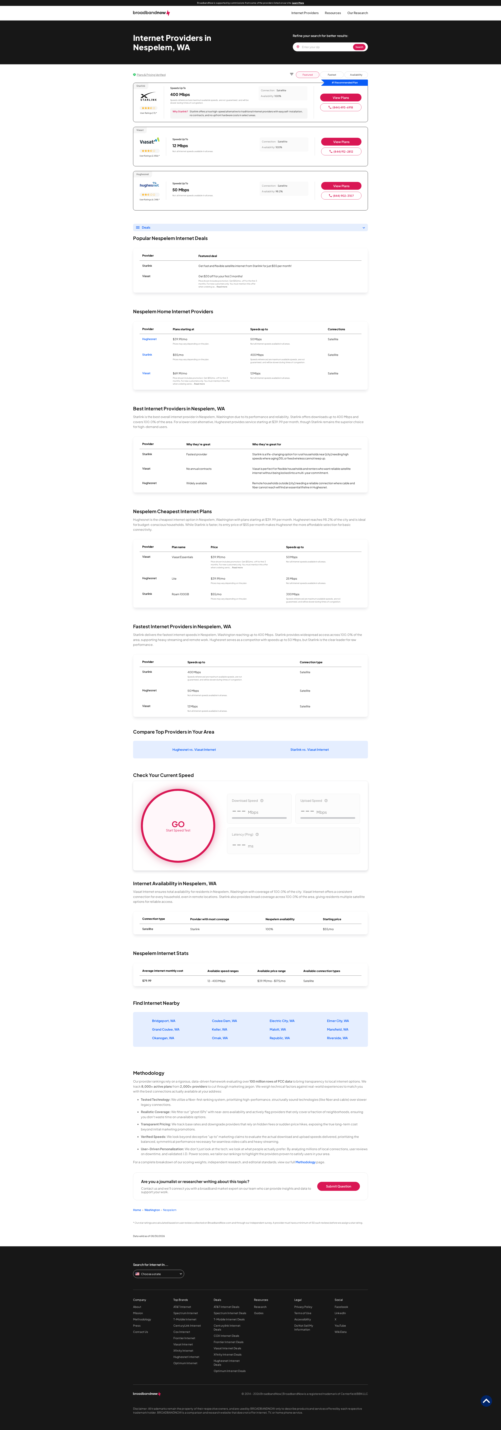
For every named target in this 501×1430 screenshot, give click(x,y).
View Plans (341, 98)
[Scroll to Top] (486, 1401)
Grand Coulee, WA (165, 1029)
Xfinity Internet (183, 1350)
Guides (258, 1313)
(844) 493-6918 (342, 107)
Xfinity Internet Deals (227, 1354)
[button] (305, 13)
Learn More (298, 3)
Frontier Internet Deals (228, 1342)
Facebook (341, 1306)
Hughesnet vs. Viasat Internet (194, 749)
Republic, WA (280, 1038)
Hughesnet (149, 339)
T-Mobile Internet (184, 1319)
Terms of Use (302, 1313)
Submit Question (338, 1186)
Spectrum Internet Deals (230, 1313)
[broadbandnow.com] (151, 13)
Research (260, 1306)
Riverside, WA (337, 1038)
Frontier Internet (184, 1338)
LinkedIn (340, 1313)
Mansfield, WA (337, 1029)
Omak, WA (220, 1038)
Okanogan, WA (163, 1038)
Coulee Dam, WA (224, 1021)
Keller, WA (219, 1029)
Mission (138, 1313)
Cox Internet (181, 1331)
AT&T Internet (182, 1306)
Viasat (146, 373)
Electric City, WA (282, 1021)
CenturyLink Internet (187, 1325)
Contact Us (140, 1331)
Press (137, 1325)
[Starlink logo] (149, 96)
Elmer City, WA (338, 1021)
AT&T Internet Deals (226, 1306)
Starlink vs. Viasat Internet (309, 749)
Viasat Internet (183, 1344)
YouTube (340, 1325)
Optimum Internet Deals (230, 1371)
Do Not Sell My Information (303, 1327)
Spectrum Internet (185, 1313)
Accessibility (302, 1319)
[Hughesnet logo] (150, 185)
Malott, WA (278, 1029)
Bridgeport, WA (163, 1021)
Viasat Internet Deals (227, 1348)
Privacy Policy (303, 1306)
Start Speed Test (178, 825)
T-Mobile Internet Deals (229, 1319)
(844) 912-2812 (343, 151)
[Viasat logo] (150, 140)
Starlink (147, 354)
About (137, 1306)
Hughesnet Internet (186, 1356)
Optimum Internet (185, 1363)
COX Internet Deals (226, 1335)
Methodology (306, 1162)
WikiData (341, 1331)
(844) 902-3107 (343, 195)
